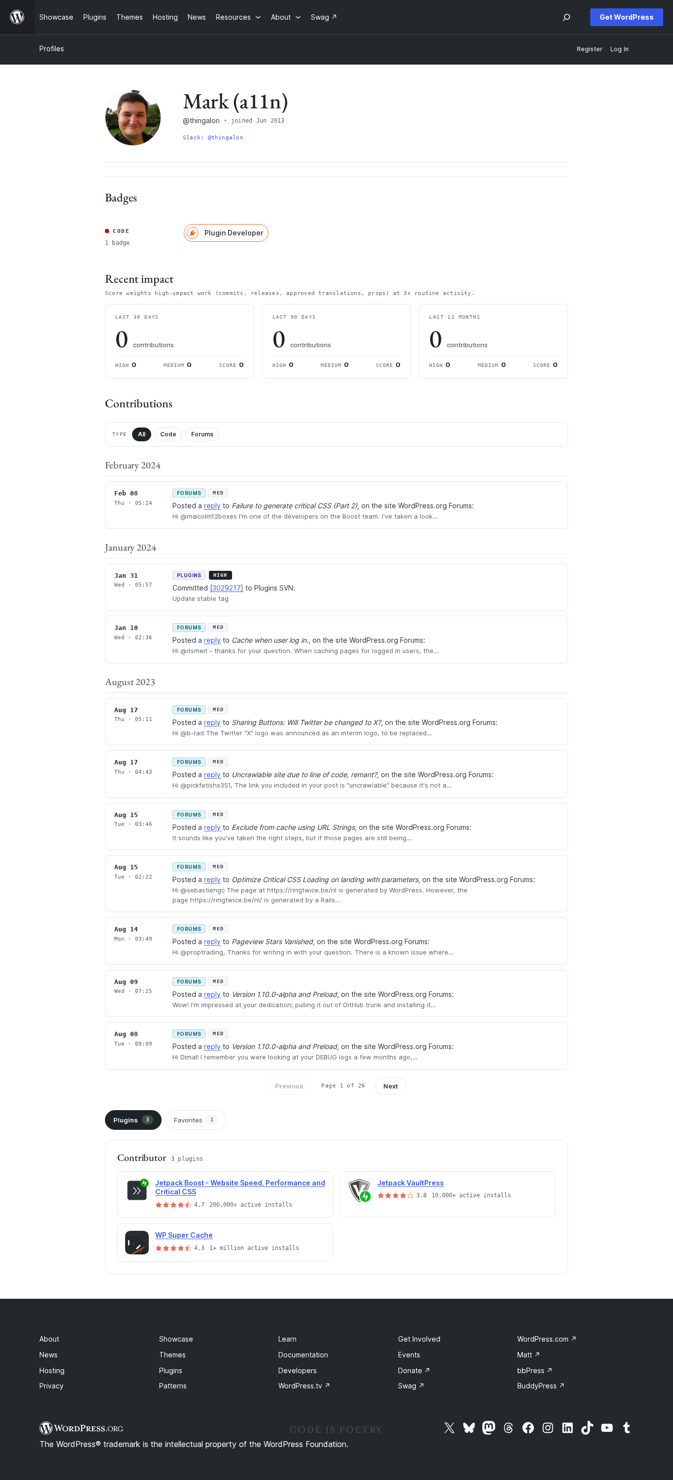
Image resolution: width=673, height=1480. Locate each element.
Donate (414, 1370)
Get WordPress (627, 17)
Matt (528, 1354)
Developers (297, 1370)
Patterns (173, 1385)
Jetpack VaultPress (410, 1183)
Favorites (194, 1120)
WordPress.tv (304, 1385)
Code (168, 434)
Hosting (52, 1370)
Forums (202, 434)
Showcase (176, 1339)
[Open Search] (566, 17)
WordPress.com (547, 1339)
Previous (289, 1086)
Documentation (303, 1354)
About (49, 1339)
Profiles (51, 48)
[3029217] (226, 588)
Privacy (51, 1385)
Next (390, 1086)
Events (409, 1354)
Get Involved (419, 1339)
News (48, 1354)
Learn (287, 1339)
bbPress (535, 1370)
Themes (172, 1354)
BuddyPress (541, 1385)
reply (212, 505)
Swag (411, 1385)
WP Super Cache (184, 1235)
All (141, 434)
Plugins (131, 1120)
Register (590, 49)
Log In (619, 49)
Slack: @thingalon (213, 137)
